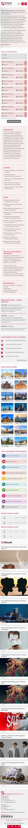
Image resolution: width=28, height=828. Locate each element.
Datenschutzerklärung (10, 823)
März (23, 531)
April (10, 536)
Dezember (23, 522)
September (23, 517)
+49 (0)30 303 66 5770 (9, 809)
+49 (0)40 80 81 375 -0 (9, 800)
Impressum (21, 823)
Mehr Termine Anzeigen (14, 121)
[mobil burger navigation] (19, 3)
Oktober (10, 522)
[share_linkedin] (19, 826)
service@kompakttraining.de (17, 812)
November (17, 522)
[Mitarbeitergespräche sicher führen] (22, 3)
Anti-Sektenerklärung (16, 820)
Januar (10, 531)
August (16, 517)
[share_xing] (9, 826)
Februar (17, 531)
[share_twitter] (15, 826)
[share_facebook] (12, 826)
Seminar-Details (5, 44)
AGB (8, 820)
